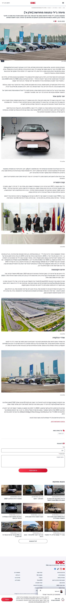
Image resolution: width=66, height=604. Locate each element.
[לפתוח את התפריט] (63, 2)
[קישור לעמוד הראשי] (33, 3)
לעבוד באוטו (62, 588)
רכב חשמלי (61, 433)
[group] (33, 43)
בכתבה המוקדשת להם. (58, 421)
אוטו (64, 7)
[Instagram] (61, 569)
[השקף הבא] (2, 43)
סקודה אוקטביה (38, 588)
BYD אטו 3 (39, 580)
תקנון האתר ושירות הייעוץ (58, 580)
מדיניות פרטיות (61, 572)
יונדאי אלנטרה (38, 582)
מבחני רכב (55, 7)
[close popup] (40, 590)
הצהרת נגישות (61, 577)
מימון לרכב (17, 580)
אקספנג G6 (39, 575)
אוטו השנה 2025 (61, 585)
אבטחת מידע (62, 575)
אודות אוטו (62, 582)
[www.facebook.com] (55, 569)
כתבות (60, 7)
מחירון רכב (17, 577)
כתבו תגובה (62, 453)
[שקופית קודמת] (63, 43)
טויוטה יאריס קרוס (38, 585)
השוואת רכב (17, 572)
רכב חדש (18, 575)
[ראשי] (60, 562)
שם (64, 447)
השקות (49, 7)
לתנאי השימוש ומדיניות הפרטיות (37, 602)
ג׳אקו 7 (40, 577)
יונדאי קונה (39, 572)
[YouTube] (64, 569)
